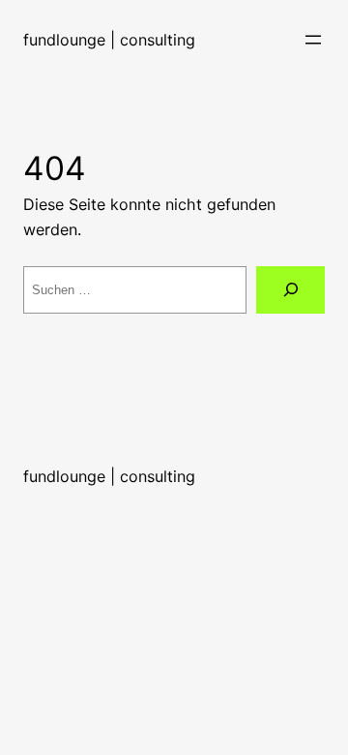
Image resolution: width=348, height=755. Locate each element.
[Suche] (290, 290)
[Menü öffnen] (313, 39)
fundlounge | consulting (109, 39)
